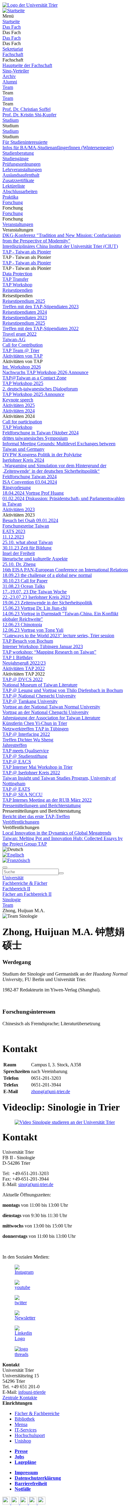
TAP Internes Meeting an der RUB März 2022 (47, 800)
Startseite (11, 21)
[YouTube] (24, 1502)
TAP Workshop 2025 (22, 383)
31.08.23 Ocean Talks (23, 586)
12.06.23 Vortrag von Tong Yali (32, 630)
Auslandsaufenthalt (20, 175)
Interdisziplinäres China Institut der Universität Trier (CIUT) (60, 246)
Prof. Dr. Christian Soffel (26, 109)
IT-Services (26, 1429)
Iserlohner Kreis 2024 (23, 460)
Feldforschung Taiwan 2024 (29, 476)
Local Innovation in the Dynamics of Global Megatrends (56, 832)
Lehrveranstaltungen (22, 169)
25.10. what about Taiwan (27, 542)
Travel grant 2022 (19, 334)
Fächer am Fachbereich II (26, 894)
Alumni (9, 81)
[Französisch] (16, 860)
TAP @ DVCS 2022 (22, 679)
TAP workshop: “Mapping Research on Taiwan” (49, 652)
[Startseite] (30, 5)
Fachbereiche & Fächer (24, 883)
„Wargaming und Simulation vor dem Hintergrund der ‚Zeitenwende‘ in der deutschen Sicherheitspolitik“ (54, 468)
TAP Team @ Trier (20, 350)
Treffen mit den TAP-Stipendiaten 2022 (40, 328)
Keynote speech (17, 399)
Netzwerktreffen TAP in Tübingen (35, 728)
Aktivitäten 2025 (18, 405)
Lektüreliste (13, 186)
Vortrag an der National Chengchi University (45, 712)
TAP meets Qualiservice (25, 750)
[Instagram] (33, 1502)
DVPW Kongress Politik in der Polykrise (42, 454)
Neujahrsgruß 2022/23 (24, 663)
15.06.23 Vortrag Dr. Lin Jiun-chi (34, 608)
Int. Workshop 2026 (21, 366)
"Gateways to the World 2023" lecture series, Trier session (58, 635)
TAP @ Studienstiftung (24, 756)
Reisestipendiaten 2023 (24, 317)
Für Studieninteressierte (25, 142)
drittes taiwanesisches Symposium (35, 438)
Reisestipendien (17, 290)
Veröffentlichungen (20, 822)
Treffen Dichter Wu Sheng (27, 739)
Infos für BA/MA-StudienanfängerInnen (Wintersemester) (58, 147)
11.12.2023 (13, 536)
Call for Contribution (22, 345)
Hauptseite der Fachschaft (27, 65)
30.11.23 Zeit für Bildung (26, 547)
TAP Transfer (15, 279)
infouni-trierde (32, 1392)
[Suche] (4, 867)
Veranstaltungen (17, 224)
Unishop (23, 1440)
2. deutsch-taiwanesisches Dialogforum (40, 388)
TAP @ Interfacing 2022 (26, 734)
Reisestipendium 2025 (23, 301)
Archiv (9, 76)
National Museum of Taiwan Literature (39, 684)
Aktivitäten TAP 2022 (23, 668)
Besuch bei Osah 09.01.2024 (30, 520)
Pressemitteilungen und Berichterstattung (41, 805)
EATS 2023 (13, 531)
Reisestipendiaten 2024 (24, 312)
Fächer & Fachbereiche (37, 1413)
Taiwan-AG (14, 339)
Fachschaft (12, 54)
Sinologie (11, 899)
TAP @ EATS (16, 789)
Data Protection (17, 273)
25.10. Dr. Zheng (19, 564)
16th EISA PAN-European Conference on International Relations (65, 569)
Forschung (12, 202)
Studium (10, 120)
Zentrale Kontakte (19, 1397)
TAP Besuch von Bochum (27, 641)
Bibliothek (25, 1418)
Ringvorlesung (16, 487)
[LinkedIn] (41, 1502)
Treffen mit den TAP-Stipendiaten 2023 (40, 306)
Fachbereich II (16, 888)
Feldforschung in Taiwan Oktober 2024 (40, 432)
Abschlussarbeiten (19, 191)
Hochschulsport (30, 1435)
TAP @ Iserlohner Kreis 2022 (31, 772)
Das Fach (11, 27)
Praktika (10, 197)
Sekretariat (12, 48)
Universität (12, 877)
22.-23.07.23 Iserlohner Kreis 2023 (36, 597)
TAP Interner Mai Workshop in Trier (37, 767)
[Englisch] (13, 854)
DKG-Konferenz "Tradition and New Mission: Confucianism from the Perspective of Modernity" (61, 238)
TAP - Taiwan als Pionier (26, 251)
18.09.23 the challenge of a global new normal (47, 575)
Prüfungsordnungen (21, 164)
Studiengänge (15, 158)
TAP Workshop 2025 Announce (33, 394)
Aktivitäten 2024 (18, 410)
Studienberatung (18, 153)
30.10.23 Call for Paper (25, 580)
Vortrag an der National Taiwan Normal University (51, 706)
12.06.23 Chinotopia (22, 624)
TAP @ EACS (16, 761)
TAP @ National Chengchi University (39, 695)
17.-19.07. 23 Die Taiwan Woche (34, 591)
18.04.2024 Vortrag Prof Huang (33, 493)
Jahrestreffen (14, 745)
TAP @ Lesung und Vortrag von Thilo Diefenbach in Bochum (62, 690)
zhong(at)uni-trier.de (50, 1091)
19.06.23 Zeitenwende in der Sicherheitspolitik (47, 602)
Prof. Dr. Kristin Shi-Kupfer (29, 114)
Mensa (21, 1424)
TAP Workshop (17, 284)
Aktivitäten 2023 (18, 509)
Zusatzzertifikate (18, 180)
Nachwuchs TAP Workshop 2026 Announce (45, 372)
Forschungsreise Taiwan (25, 525)
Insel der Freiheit (18, 553)
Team (7, 87)
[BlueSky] (15, 1502)
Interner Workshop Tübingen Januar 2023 (42, 646)
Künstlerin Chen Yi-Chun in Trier (34, 723)
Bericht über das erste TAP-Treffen (36, 816)
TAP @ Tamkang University (30, 701)
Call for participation (22, 421)
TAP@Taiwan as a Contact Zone (34, 377)
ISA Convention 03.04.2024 (29, 482)
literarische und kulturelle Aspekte (35, 558)
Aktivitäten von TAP (22, 355)
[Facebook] (6, 1502)
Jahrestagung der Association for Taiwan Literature (51, 717)
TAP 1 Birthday (17, 657)
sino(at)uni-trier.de (35, 1184)
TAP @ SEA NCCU (22, 794)
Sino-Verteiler (15, 70)
